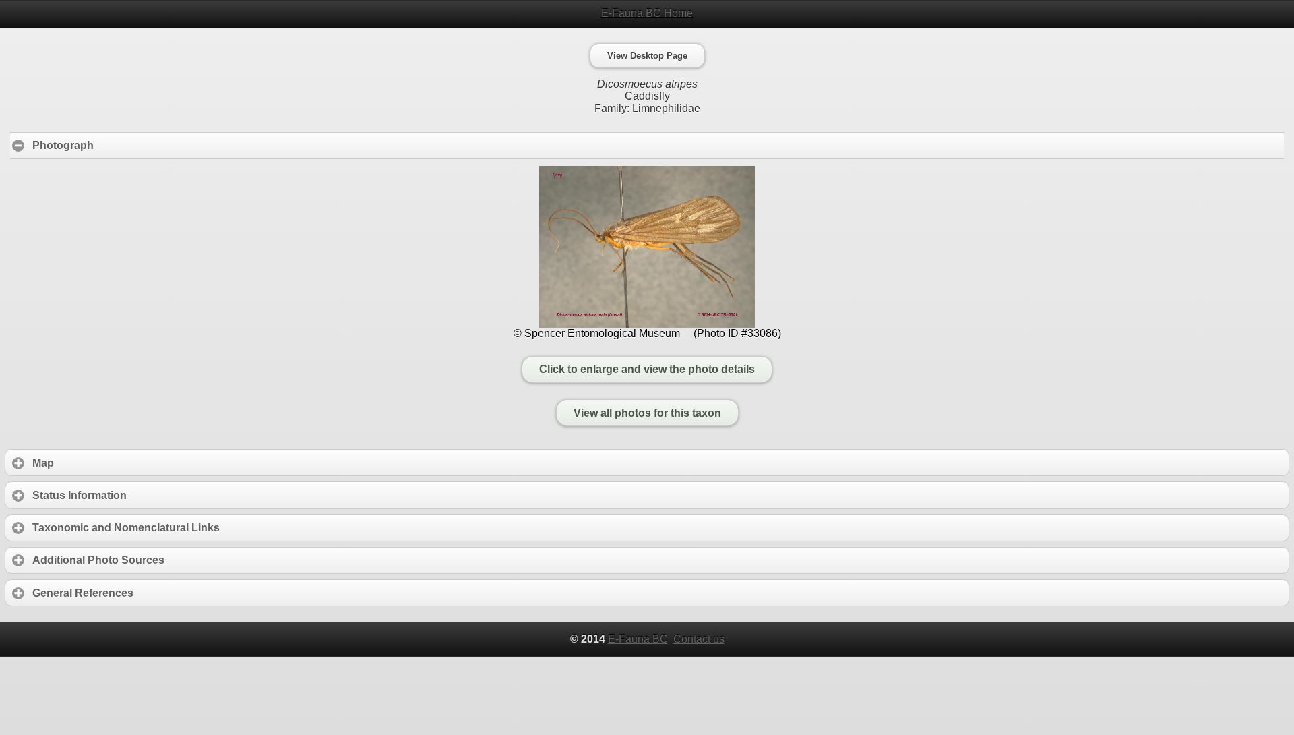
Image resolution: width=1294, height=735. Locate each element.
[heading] (647, 13)
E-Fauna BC (638, 639)
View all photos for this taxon (647, 412)
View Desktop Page (647, 55)
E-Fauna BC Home (647, 13)
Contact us (699, 639)
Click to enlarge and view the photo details (647, 369)
